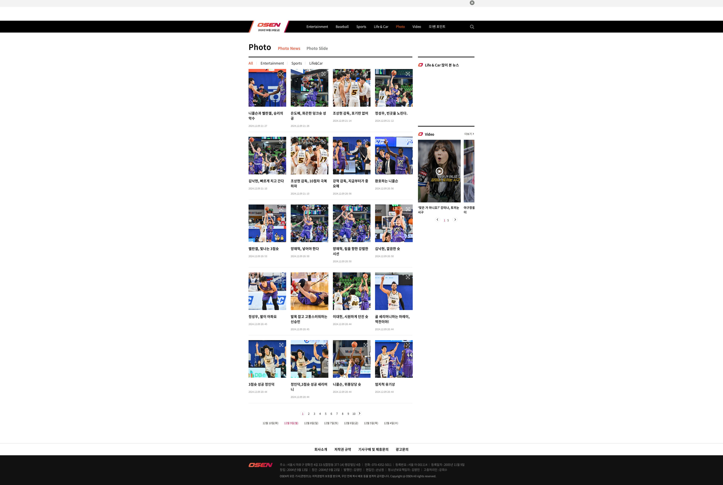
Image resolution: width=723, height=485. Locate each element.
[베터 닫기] (472, 2)
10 (353, 413)
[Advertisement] (446, 96)
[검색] (472, 26)
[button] (437, 219)
